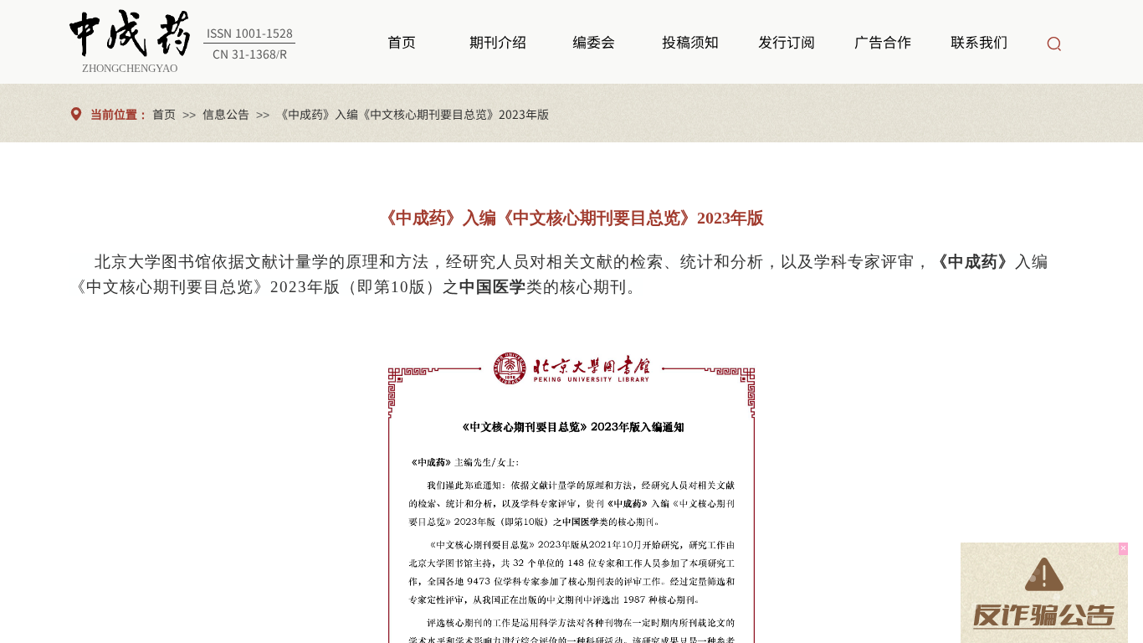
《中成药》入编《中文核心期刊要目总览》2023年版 (412, 113)
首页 (164, 113)
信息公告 (225, 113)
